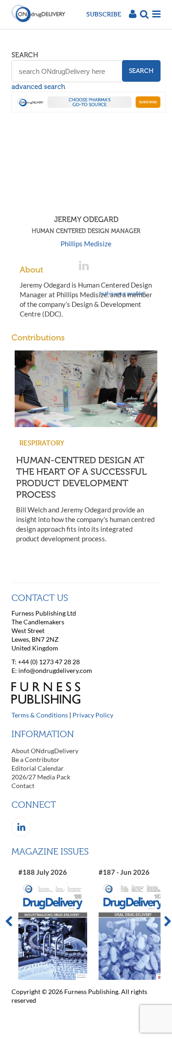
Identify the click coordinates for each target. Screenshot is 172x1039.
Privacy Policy (92, 715)
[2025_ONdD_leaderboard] (88, 110)
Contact (22, 785)
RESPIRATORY (41, 443)
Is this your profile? (122, 293)
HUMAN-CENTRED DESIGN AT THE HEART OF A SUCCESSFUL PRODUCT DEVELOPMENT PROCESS (81, 477)
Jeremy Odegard (86, 224)
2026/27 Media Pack (40, 777)
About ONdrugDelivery (44, 751)
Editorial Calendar (37, 768)
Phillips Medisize (86, 243)
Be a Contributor (35, 759)
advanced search (38, 87)
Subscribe (103, 14)
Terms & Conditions (39, 715)
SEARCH (24, 55)
